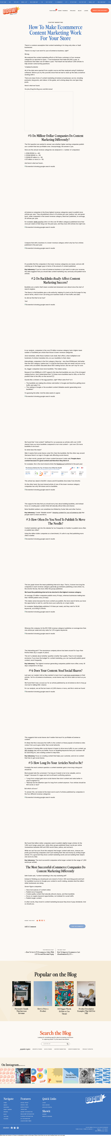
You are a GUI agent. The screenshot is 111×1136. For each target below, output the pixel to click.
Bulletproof (61, 464)
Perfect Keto (38, 606)
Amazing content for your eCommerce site (66, 512)
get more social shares (72, 675)
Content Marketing (55, 22)
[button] (17, 1129)
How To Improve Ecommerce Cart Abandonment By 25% (68, 953)
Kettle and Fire (38, 222)
